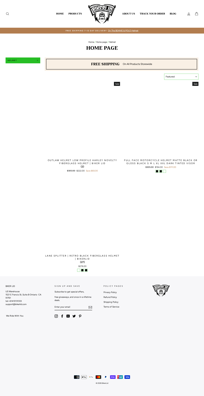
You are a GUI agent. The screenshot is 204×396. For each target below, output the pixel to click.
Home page (101, 42)
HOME (60, 14)
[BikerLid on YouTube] (68, 316)
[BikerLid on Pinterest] (80, 316)
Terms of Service (111, 306)
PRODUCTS (75, 14)
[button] (82, 166)
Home (91, 42)
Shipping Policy (111, 302)
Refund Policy (110, 297)
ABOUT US (128, 14)
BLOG (173, 14)
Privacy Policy (110, 292)
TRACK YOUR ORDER (152, 14)
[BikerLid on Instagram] (56, 316)
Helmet (12, 60)
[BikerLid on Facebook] (62, 316)
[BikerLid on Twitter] (74, 316)
